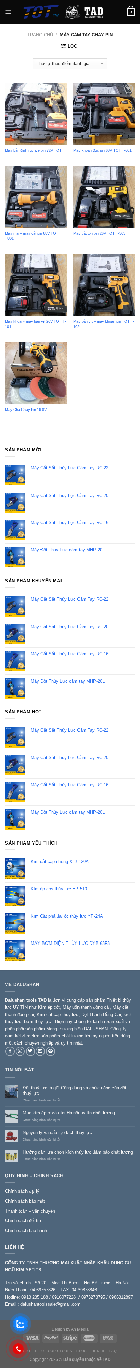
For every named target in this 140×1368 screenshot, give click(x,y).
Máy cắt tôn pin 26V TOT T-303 (99, 233)
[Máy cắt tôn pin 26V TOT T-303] (104, 197)
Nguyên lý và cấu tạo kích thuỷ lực (57, 1132)
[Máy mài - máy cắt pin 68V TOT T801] (36, 197)
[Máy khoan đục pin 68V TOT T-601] (104, 113)
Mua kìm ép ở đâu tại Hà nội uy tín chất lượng (69, 1112)
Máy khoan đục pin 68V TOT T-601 (102, 150)
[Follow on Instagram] (20, 1051)
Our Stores (60, 1351)
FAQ (113, 1351)
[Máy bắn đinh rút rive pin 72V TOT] (36, 113)
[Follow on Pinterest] (50, 1051)
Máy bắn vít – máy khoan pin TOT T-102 (103, 324)
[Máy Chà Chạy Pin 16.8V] (36, 373)
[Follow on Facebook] (10, 1051)
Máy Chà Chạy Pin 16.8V (26, 409)
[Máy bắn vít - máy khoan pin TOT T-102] (104, 285)
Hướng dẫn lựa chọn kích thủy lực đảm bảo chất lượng (78, 1152)
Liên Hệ (98, 1351)
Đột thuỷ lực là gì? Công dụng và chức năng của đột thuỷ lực (74, 1090)
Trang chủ (40, 34)
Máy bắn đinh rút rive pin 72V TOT (33, 150)
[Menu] (8, 11)
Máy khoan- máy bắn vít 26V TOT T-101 (35, 324)
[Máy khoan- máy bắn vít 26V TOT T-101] (36, 285)
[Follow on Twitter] (30, 1051)
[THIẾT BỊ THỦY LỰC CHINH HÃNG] (69, 12)
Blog (81, 1351)
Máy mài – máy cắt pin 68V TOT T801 (31, 235)
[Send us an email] (40, 1051)
